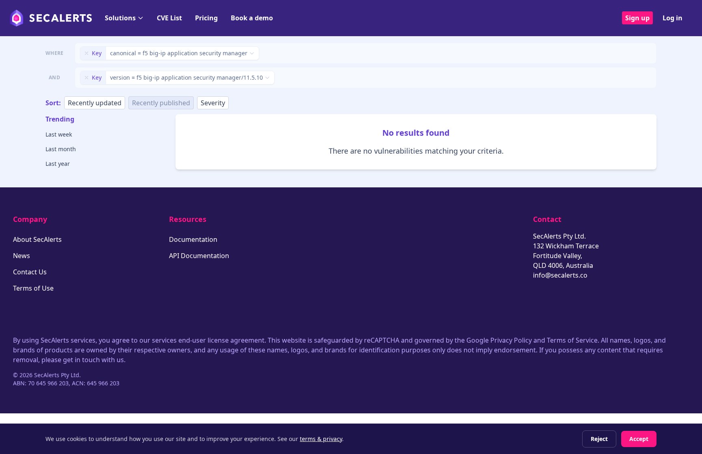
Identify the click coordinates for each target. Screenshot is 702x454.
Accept (638, 439)
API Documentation (199, 255)
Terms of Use (33, 288)
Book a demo (252, 17)
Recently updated (94, 102)
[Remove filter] (86, 53)
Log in (672, 17)
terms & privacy (321, 439)
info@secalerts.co (560, 275)
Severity (213, 102)
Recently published (161, 102)
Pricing (206, 17)
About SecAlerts (37, 239)
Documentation (193, 239)
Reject (599, 439)
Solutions (120, 17)
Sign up (637, 17)
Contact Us (30, 271)
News (21, 255)
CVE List (169, 17)
